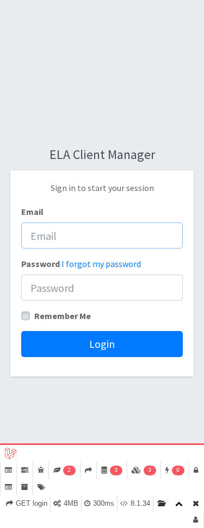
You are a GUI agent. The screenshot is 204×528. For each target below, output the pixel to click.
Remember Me (62, 315)
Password (40, 263)
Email (32, 211)
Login (102, 344)
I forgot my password (101, 263)
